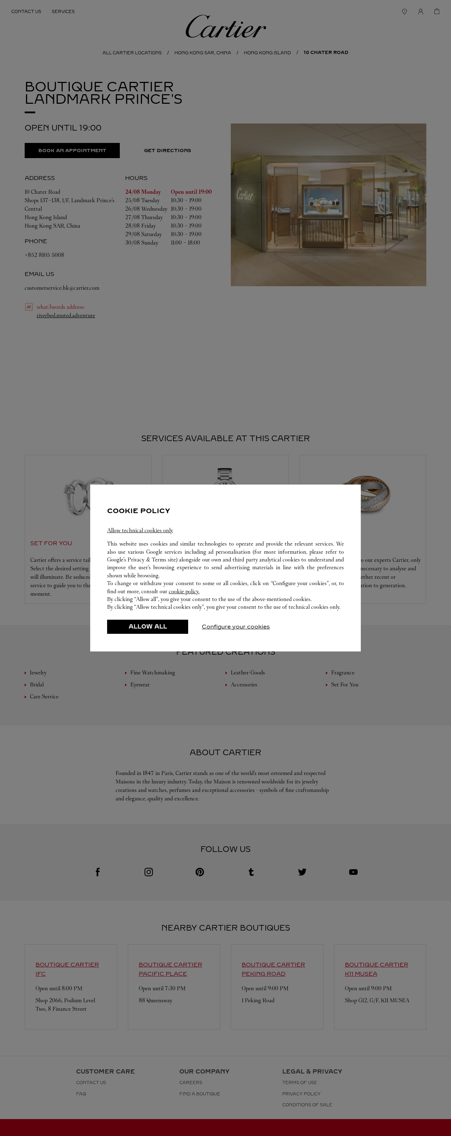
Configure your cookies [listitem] (236, 626)
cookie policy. (184, 591)
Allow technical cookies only (140, 530)
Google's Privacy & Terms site (141, 559)
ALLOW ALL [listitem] (148, 626)
